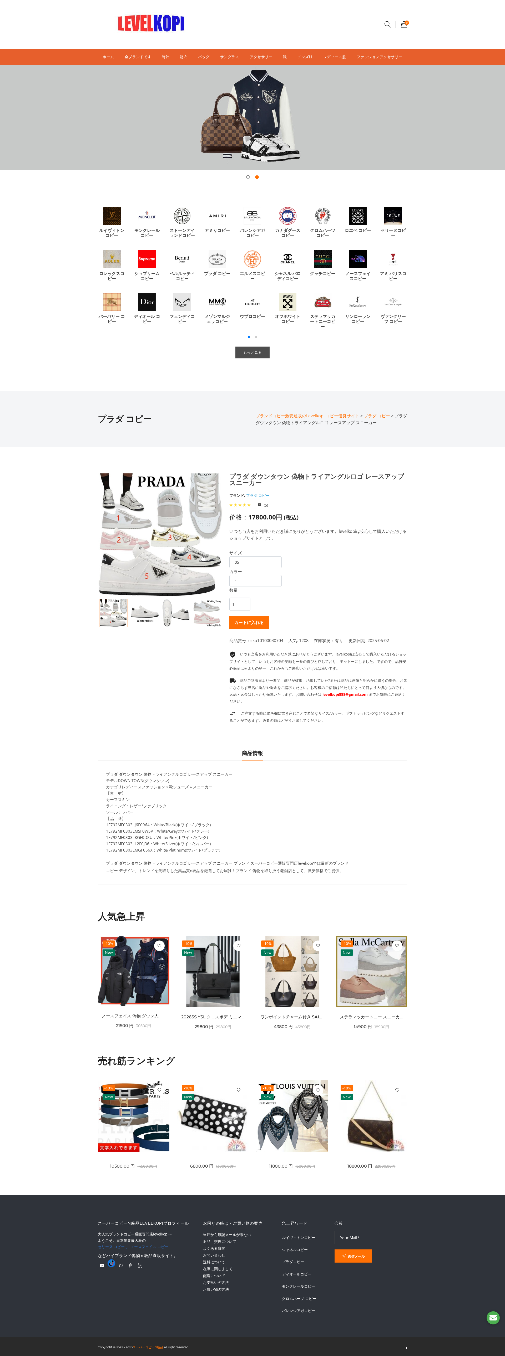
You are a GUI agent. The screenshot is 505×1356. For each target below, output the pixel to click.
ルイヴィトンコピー (298, 1237)
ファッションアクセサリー (379, 56)
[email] (493, 1317)
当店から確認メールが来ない (227, 1234)
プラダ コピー (257, 495)
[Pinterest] (130, 1265)
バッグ (204, 56)
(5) (265, 505)
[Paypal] (102, 1266)
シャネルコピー (295, 1250)
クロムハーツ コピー (299, 1299)
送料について (214, 1261)
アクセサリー (261, 56)
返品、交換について (219, 1241)
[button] (248, 177)
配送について (214, 1275)
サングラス (229, 56)
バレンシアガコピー (298, 1311)
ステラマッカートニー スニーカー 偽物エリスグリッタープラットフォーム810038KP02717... (371, 1016)
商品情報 (252, 753)
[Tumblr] (111, 1263)
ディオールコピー (296, 1274)
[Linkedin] (140, 1265)
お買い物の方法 (216, 1289)
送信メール (356, 1256)
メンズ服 (305, 56)
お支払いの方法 (216, 1282)
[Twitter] (121, 1265)
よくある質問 (214, 1248)
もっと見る (252, 352)
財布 (184, 56)
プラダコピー (293, 1262)
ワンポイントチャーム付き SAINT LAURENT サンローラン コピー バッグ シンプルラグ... (292, 1016)
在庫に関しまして (218, 1268)
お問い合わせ (214, 1255)
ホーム (108, 56)
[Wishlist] (159, 945)
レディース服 (334, 56)
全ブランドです (138, 56)
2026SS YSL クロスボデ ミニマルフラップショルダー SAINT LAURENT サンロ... (213, 1016)
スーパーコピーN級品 (148, 1347)
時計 (165, 56)
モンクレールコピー (298, 1286)
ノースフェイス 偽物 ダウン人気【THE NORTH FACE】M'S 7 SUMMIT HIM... (133, 1015)
